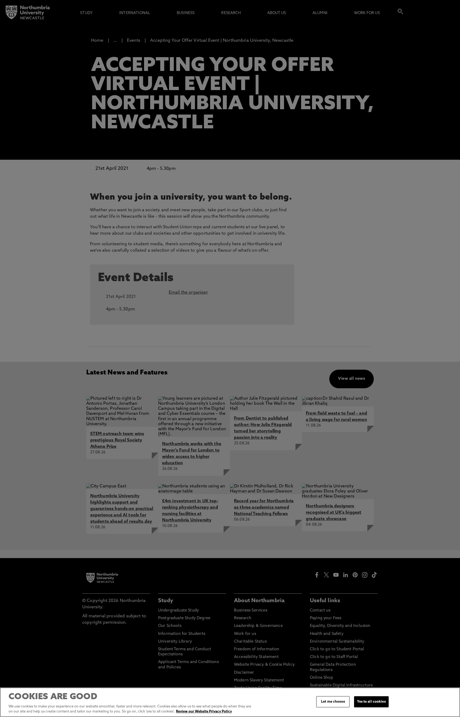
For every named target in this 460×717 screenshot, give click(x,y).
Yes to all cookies (371, 701)
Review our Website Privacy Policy (204, 711)
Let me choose (333, 701)
